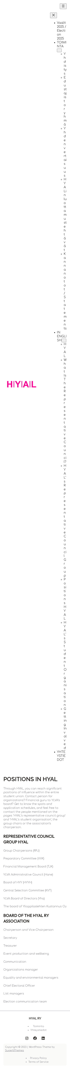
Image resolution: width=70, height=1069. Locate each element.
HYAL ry (35, 1018)
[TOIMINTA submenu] (59, 50)
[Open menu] (63, 6)
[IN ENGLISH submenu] (64, 340)
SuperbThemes (14, 1050)
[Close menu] (53, 15)
